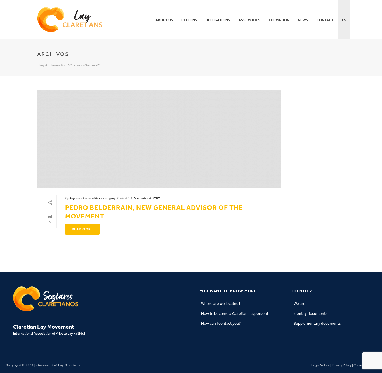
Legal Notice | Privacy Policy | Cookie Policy (342, 365)
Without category (103, 198)
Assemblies (249, 20)
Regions (189, 20)
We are (299, 303)
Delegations (218, 20)
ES (344, 20)
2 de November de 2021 (144, 198)
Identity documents (310, 313)
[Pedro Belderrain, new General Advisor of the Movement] (159, 139)
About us (164, 20)
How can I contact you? (221, 323)
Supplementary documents (317, 323)
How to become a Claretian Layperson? (234, 313)
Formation (279, 20)
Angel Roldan (78, 198)
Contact (325, 20)
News (303, 20)
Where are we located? (220, 303)
